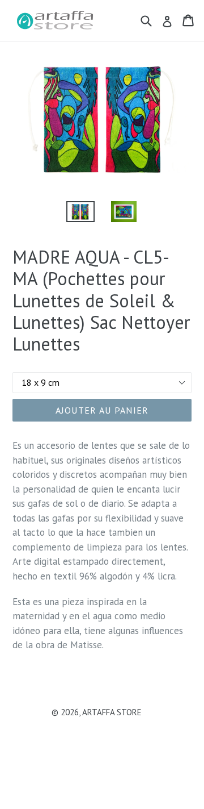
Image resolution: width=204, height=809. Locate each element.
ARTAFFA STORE (112, 712)
